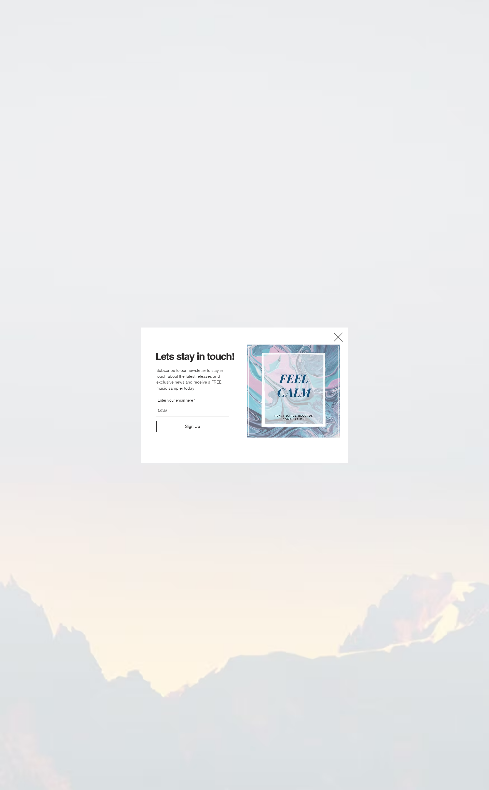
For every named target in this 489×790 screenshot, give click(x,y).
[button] (338, 337)
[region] (293, 391)
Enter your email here (175, 400)
